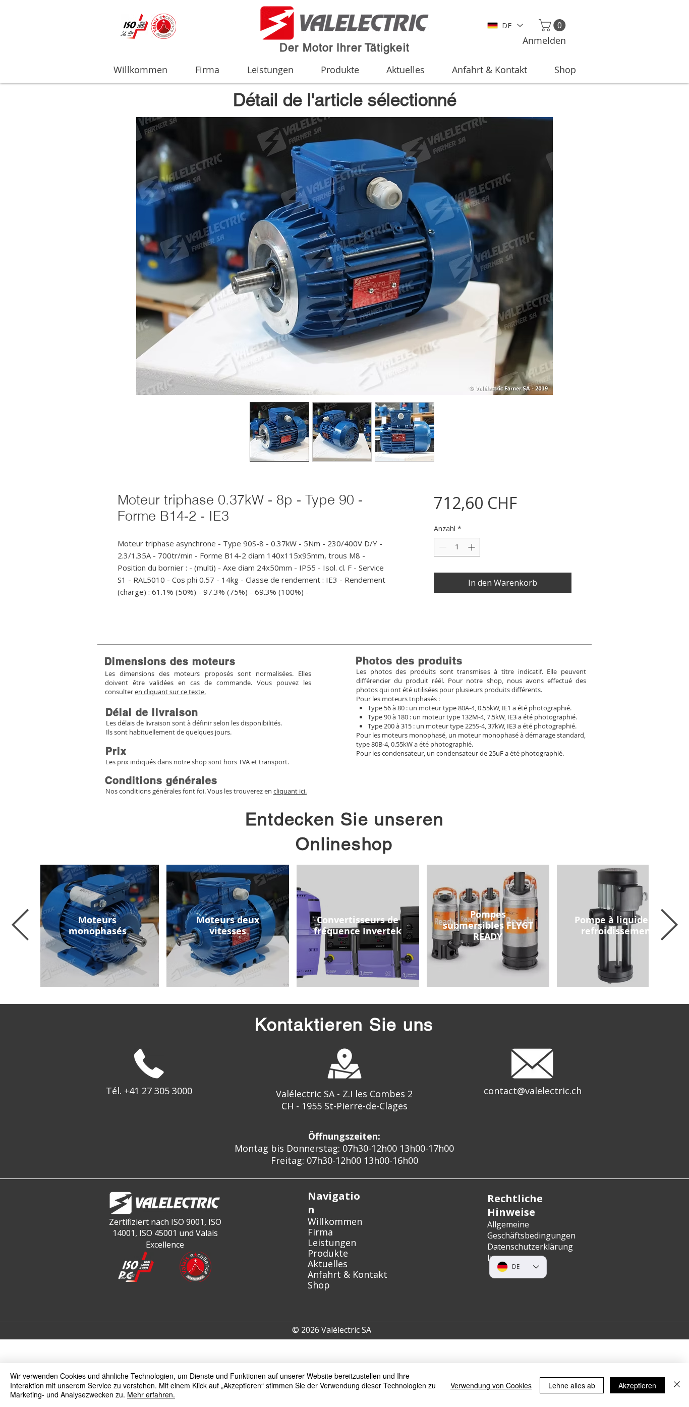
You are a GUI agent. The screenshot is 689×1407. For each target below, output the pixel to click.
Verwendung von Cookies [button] (491, 1385)
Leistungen (332, 1242)
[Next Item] (669, 926)
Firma (320, 1232)
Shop (319, 1285)
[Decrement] (441, 547)
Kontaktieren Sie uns (344, 1024)
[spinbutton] (457, 547)
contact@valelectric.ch (533, 1091)
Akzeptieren (637, 1385)
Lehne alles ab (571, 1385)
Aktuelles (328, 1264)
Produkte (328, 1253)
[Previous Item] (20, 926)
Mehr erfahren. (151, 1394)
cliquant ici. (290, 791)
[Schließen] (677, 1385)
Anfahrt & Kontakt (344, 1274)
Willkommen (335, 1221)
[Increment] (472, 547)
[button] (553, 25)
